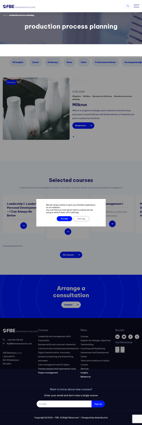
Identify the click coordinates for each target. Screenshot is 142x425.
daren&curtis (101, 417)
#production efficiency (102, 96)
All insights (17, 62)
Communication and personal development (58, 348)
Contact (68, 304)
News (69, 62)
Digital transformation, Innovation (54, 352)
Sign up (98, 404)
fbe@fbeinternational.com (19, 343)
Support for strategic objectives (96, 340)
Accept (64, 218)
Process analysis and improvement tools (57, 368)
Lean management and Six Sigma (54, 364)
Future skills (43, 340)
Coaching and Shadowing (93, 348)
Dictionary (53, 62)
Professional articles (105, 62)
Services (85, 368)
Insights (84, 372)
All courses (68, 255)
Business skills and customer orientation (57, 344)
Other (84, 62)
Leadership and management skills (54, 336)
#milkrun (86, 96)
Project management (48, 372)
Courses (84, 336)
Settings (81, 218)
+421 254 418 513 (15, 340)
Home (5, 15)
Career (35, 62)
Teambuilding (87, 344)
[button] (73, 136)
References (86, 377)
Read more (80, 125)
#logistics (76, 96)
